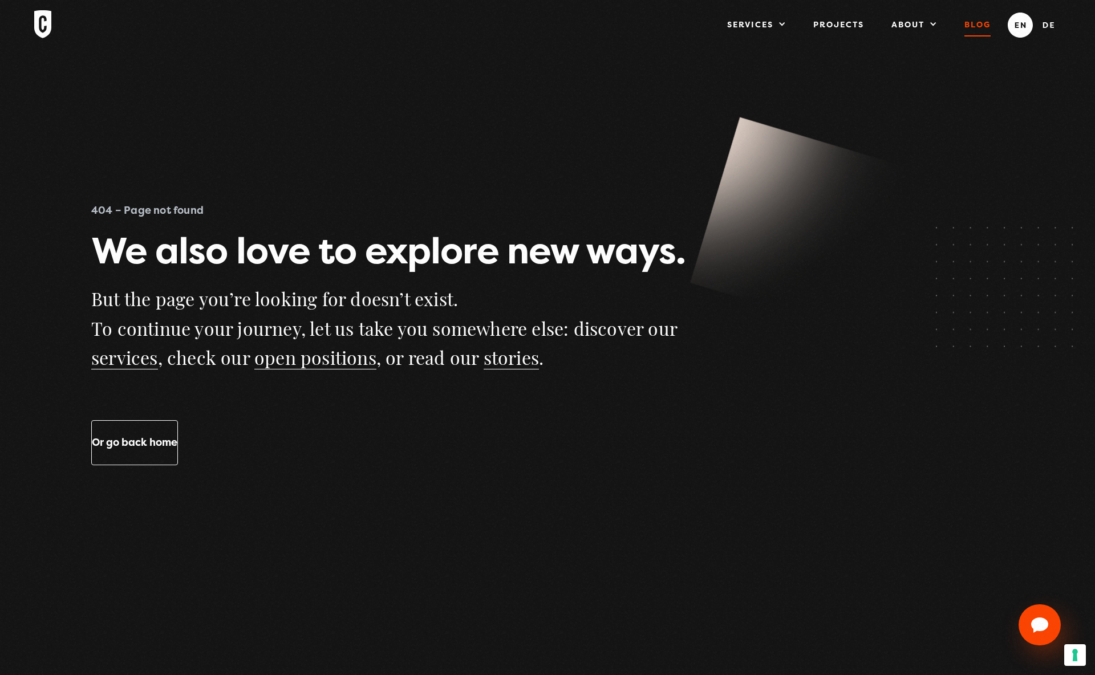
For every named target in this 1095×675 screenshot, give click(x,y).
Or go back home (134, 442)
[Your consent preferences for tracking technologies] (1075, 655)
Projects (838, 24)
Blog (977, 24)
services (124, 360)
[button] (756, 24)
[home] (42, 35)
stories (511, 360)
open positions (315, 360)
